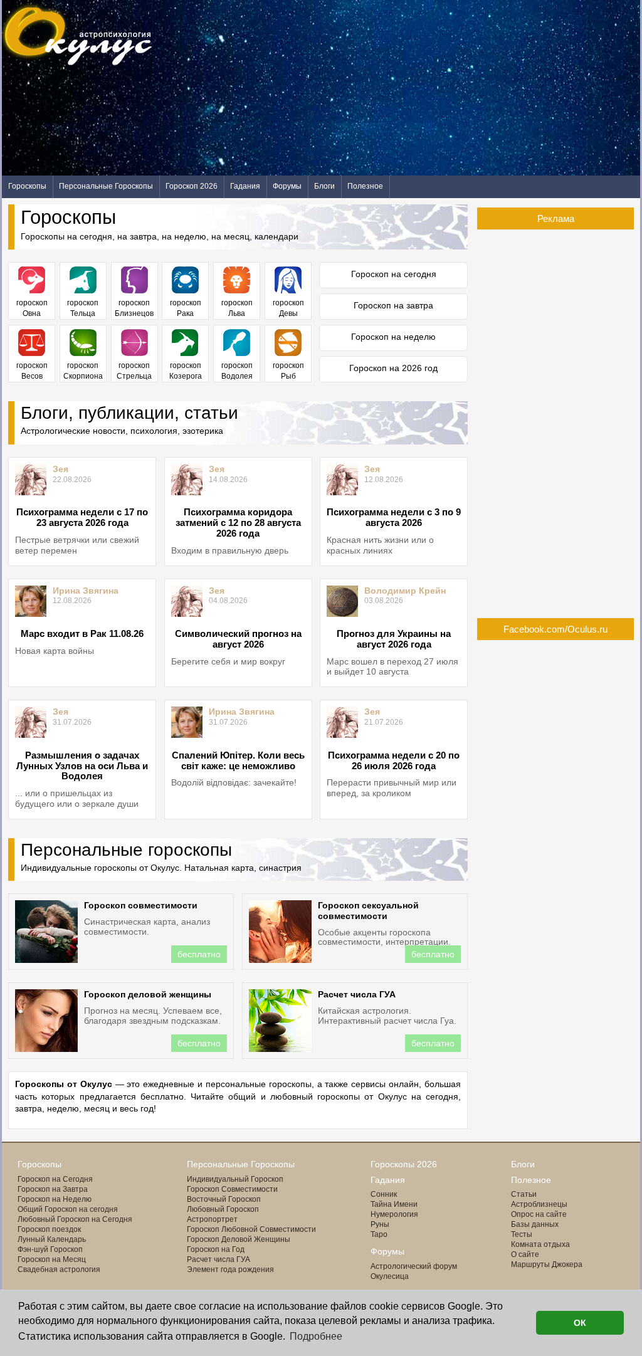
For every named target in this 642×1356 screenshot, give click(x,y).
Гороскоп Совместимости (232, 1189)
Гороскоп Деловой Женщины (238, 1239)
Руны (380, 1224)
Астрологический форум (414, 1266)
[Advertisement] (412, 88)
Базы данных (535, 1224)
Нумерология (394, 1214)
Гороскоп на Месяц (52, 1259)
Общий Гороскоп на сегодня (68, 1209)
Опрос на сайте (539, 1214)
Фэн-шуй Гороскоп (50, 1249)
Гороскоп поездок (49, 1229)
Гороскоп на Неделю (55, 1199)
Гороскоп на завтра (393, 305)
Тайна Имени (394, 1204)
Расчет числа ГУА (218, 1259)
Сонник (384, 1194)
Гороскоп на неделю (393, 337)
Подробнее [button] (316, 1336)
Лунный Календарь (52, 1239)
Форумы (287, 186)
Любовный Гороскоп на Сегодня (75, 1219)
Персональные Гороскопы (106, 186)
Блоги (324, 186)
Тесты (521, 1234)
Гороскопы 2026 (404, 1164)
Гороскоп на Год (216, 1249)
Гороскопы (27, 186)
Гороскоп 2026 (192, 186)
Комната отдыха (540, 1244)
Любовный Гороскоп (223, 1209)
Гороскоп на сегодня (393, 274)
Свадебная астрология (59, 1269)
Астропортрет (212, 1219)
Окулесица (390, 1276)
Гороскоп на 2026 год (393, 368)
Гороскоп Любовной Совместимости (251, 1229)
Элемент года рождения (230, 1269)
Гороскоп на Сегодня (55, 1179)
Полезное (365, 186)
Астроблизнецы (539, 1204)
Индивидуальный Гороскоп (235, 1179)
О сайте (525, 1254)
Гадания (245, 186)
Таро (379, 1234)
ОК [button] (580, 1323)
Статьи (524, 1194)
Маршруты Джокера (546, 1264)
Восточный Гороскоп (224, 1199)
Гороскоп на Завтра (53, 1189)
